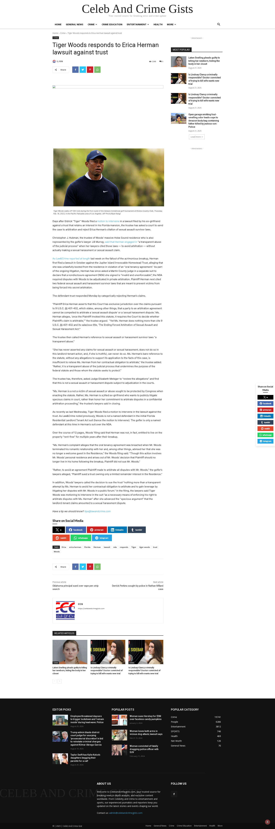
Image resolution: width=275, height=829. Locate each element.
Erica (64, 547)
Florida (87, 547)
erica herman (75, 547)
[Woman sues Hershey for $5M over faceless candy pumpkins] (119, 720)
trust (155, 547)
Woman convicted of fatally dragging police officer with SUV (144, 749)
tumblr (138, 529)
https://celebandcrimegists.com (91, 608)
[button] (218, 24)
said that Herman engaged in (121, 241)
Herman (97, 547)
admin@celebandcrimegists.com (125, 812)
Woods (57, 551)
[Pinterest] (90, 69)
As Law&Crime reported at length (71, 258)
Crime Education (112, 24)
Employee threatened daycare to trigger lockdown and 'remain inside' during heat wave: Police (87, 719)
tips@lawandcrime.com (98, 511)
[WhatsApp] (97, 69)
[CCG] (55, 61)
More (170, 24)
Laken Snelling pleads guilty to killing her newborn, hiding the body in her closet (70, 670)
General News (74, 24)
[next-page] (60, 681)
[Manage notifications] (267, 822)
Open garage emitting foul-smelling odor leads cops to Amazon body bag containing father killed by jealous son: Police (203, 120)
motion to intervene (108, 221)
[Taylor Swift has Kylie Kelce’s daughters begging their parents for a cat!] (60, 758)
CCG (61, 61)
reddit (63, 538)
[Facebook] (75, 69)
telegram (104, 538)
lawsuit (107, 547)
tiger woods (144, 547)
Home (58, 24)
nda (115, 547)
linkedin (119, 529)
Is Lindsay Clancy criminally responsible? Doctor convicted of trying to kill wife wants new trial (107, 670)
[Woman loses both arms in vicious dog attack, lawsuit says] (119, 735)
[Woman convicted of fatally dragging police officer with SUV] (119, 750)
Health (158, 24)
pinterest (99, 529)
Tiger (133, 547)
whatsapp (83, 538)
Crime (91, 24)
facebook (78, 529)
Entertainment (136, 24)
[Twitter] (83, 69)
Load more (196, 136)
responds (124, 547)
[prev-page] (54, 681)
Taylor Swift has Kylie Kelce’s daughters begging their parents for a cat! (85, 757)
